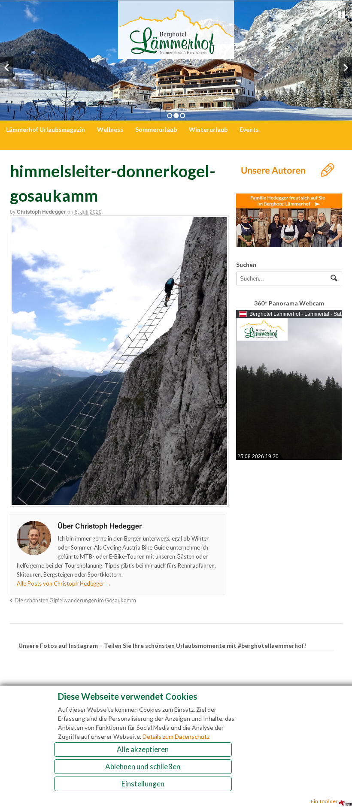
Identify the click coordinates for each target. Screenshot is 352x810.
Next (345, 68)
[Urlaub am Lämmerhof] (176, 54)
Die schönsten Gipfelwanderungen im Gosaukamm (75, 600)
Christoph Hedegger (41, 211)
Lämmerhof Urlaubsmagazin (45, 129)
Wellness (110, 129)
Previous (6, 68)
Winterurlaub (208, 129)
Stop (342, 15)
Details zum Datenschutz (176, 736)
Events (249, 129)
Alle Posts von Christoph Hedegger (64, 583)
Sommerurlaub (156, 129)
